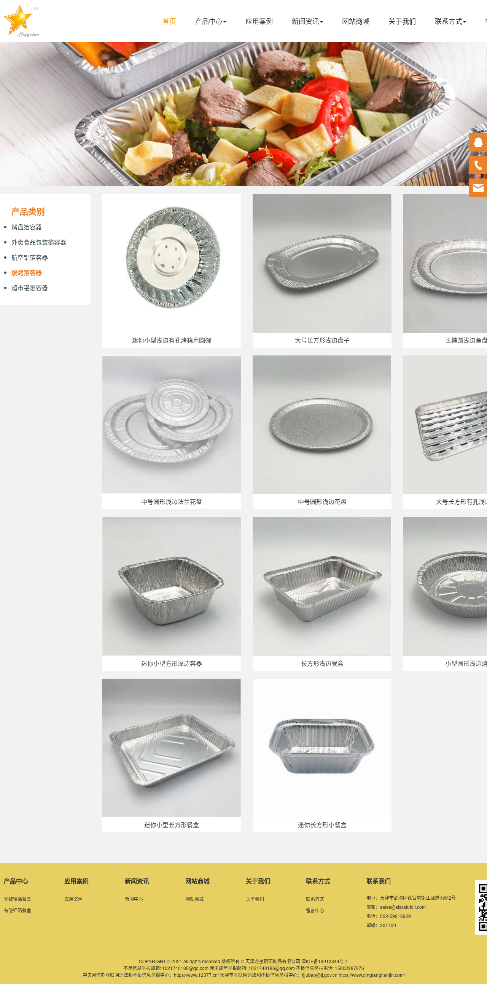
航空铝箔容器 (29, 257)
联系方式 (448, 21)
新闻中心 (134, 899)
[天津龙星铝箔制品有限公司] (22, 31)
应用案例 (259, 21)
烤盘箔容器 (26, 227)
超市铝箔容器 (29, 287)
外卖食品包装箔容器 (38, 242)
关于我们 (402, 21)
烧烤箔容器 (26, 272)
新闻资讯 (305, 21)
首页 (169, 21)
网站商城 (355, 21)
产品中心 (209, 21)
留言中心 (315, 910)
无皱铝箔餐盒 (17, 899)
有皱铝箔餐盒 (17, 910)
